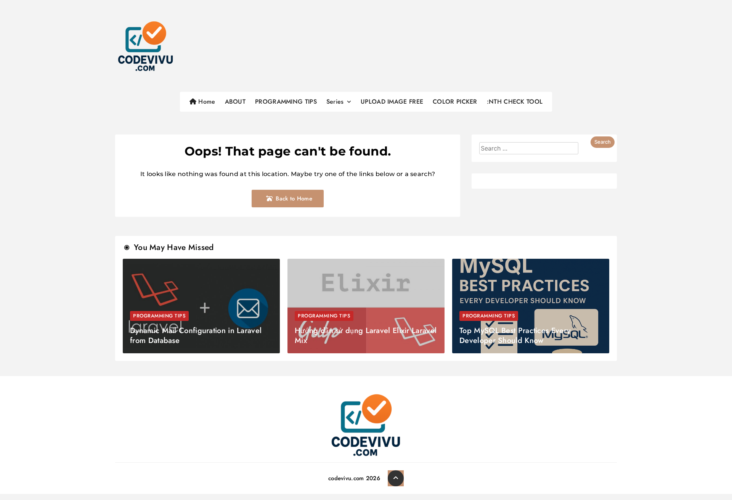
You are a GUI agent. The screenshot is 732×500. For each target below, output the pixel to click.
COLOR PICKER (455, 101)
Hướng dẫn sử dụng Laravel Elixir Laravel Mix (366, 335)
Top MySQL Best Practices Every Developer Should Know (514, 335)
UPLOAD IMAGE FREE (392, 101)
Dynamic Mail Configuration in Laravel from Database (196, 335)
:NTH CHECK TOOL (515, 101)
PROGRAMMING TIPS (286, 101)
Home (205, 101)
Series (335, 101)
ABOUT (235, 101)
